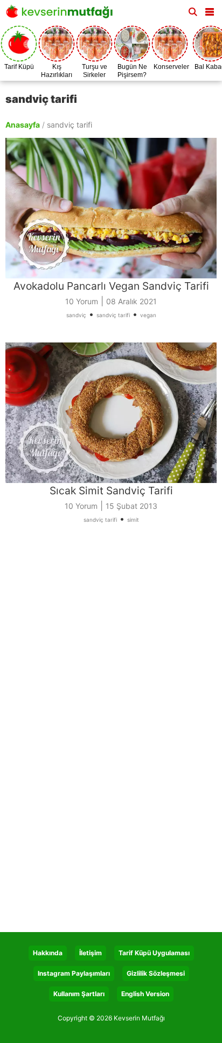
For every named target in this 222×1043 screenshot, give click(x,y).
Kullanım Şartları (79, 994)
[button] (209, 9)
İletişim (90, 953)
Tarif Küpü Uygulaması (154, 953)
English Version (145, 994)
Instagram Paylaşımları (74, 973)
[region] (111, 638)
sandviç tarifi (113, 315)
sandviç (76, 315)
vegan (148, 315)
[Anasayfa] (62, 15)
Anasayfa (22, 124)
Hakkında (48, 953)
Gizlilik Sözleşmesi (156, 973)
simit (133, 519)
